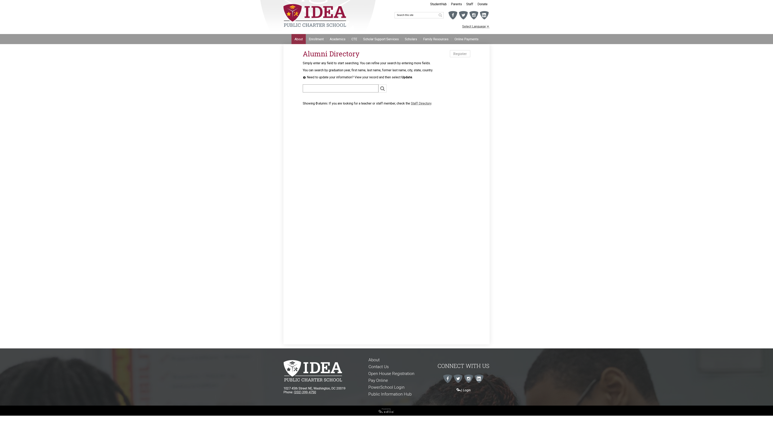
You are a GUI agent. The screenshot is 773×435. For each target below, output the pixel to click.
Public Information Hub (390, 394)
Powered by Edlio (12, 415)
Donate (482, 4)
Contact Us (378, 366)
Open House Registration (391, 373)
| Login (466, 390)
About (374, 359)
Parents (456, 4)
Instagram (473, 19)
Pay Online (378, 380)
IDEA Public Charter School (314, 15)
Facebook (453, 19)
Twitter (463, 19)
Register (460, 53)
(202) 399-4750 (305, 392)
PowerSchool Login (386, 387)
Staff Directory (421, 103)
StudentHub (438, 4)
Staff (469, 4)
